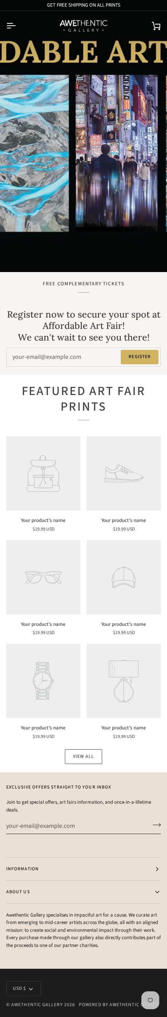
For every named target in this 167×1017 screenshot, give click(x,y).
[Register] (154, 825)
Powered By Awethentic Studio (118, 1004)
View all (83, 756)
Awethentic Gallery (37, 1004)
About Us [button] (18, 892)
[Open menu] (18, 26)
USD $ (19, 988)
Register (140, 356)
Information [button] (22, 869)
